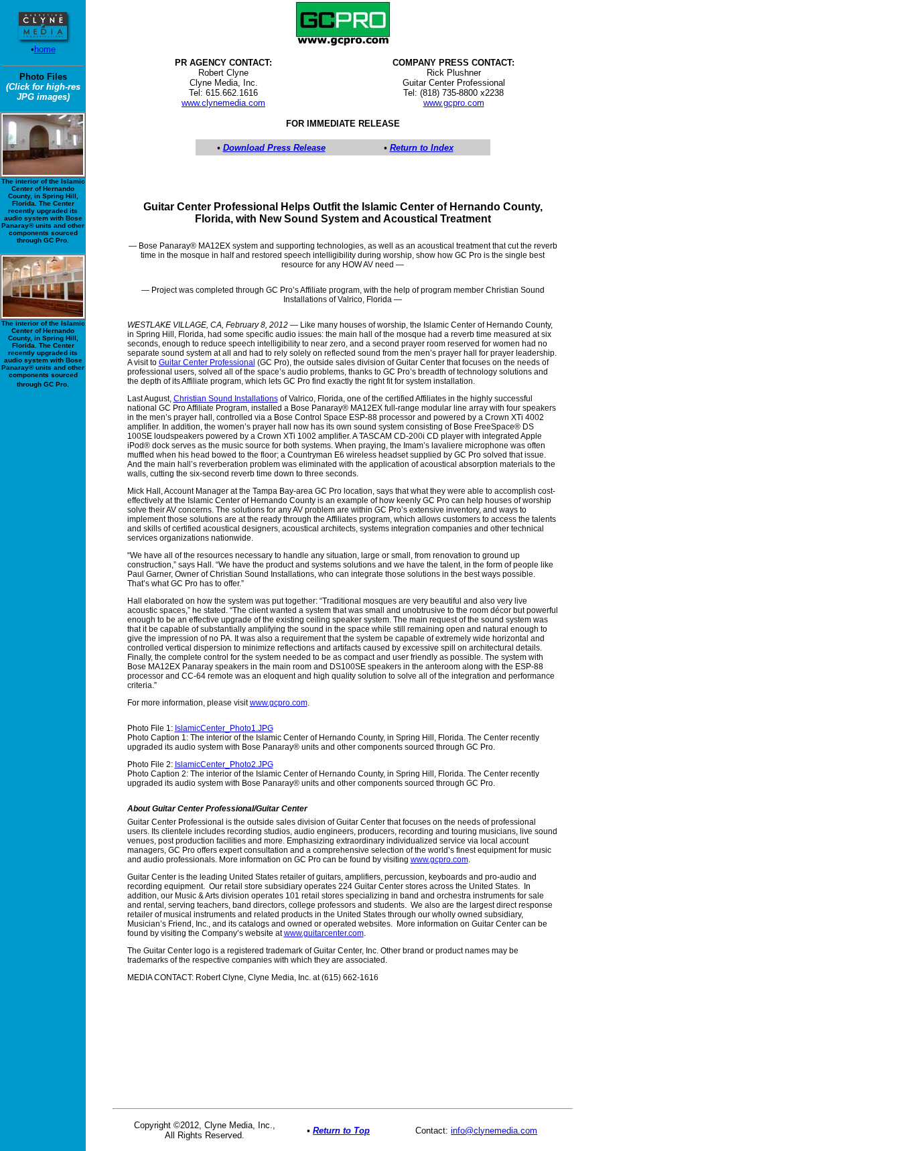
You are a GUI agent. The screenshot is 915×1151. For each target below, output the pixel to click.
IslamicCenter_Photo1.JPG (224, 728)
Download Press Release (274, 148)
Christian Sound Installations (225, 398)
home (45, 49)
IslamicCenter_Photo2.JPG (224, 764)
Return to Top (341, 1131)
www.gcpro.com (453, 103)
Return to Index (421, 148)
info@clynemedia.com (494, 1131)
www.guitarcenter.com (324, 933)
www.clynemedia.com (223, 103)
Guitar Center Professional (207, 362)
